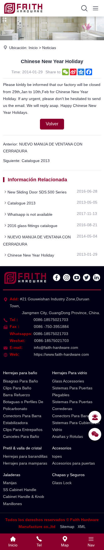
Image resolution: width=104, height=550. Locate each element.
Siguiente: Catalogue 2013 (26, 160)
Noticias (49, 47)
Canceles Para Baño (21, 436)
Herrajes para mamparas (25, 463)
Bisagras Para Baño (20, 381)
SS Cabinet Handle (19, 489)
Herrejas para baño (20, 373)
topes (57, 456)
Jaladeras (11, 475)
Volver (52, 124)
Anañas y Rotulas (67, 436)
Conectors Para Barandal (74, 416)
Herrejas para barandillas (25, 456)
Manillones (12, 504)
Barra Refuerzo (16, 395)
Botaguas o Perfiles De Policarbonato (23, 405)
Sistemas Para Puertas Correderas (72, 405)
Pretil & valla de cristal (22, 448)
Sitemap (67, 526)
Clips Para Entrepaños (22, 429)
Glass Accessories (68, 381)
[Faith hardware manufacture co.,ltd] (23, 15)
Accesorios (61, 448)
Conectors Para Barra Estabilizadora (22, 419)
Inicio (33, 47)
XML (82, 526)
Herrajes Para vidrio (69, 373)
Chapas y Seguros (68, 475)
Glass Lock (62, 483)
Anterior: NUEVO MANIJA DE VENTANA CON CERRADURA (42, 147)
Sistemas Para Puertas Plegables (72, 391)
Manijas (10, 483)
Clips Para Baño (17, 388)
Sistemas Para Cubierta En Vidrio (76, 426)
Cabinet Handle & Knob (23, 496)
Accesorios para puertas (73, 463)
